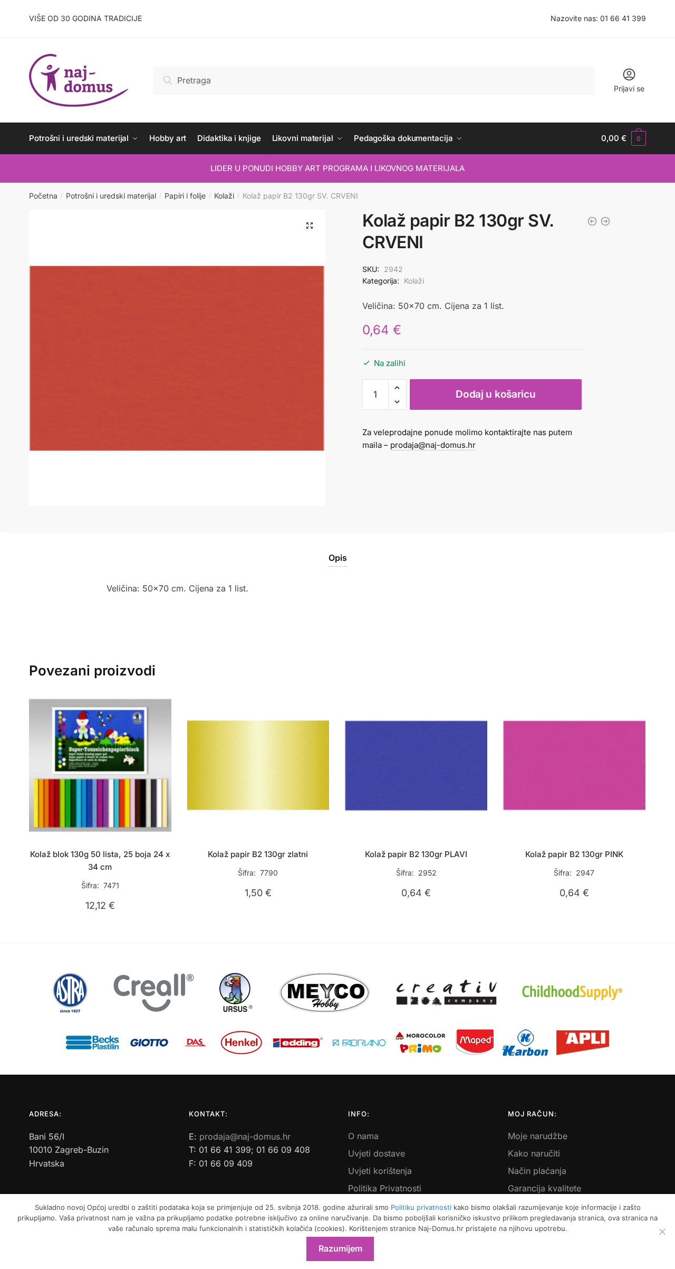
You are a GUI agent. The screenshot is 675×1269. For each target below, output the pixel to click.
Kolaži (224, 195)
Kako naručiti (534, 1153)
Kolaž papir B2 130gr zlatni (258, 854)
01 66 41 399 (623, 18)
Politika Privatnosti (384, 1188)
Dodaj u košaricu (495, 394)
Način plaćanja (537, 1170)
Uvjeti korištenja (380, 1170)
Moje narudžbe (537, 1136)
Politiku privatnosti (421, 1207)
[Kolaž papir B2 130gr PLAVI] (416, 765)
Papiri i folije (185, 195)
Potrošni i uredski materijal (111, 195)
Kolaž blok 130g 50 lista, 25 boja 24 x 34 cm (100, 860)
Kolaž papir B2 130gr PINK (574, 854)
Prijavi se (629, 88)
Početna (43, 195)
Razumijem (340, 1248)
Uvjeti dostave (376, 1153)
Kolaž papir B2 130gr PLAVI (416, 854)
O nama (363, 1136)
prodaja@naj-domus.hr (433, 445)
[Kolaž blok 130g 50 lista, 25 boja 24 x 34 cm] (100, 765)
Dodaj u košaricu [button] (100, 930)
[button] (309, 225)
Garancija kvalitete (544, 1188)
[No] (662, 1231)
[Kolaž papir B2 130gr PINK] (574, 765)
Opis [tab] (338, 557)
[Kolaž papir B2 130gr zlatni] (258, 765)
